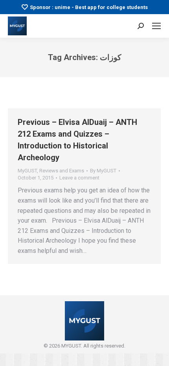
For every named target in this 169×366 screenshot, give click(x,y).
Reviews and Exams (61, 171)
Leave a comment (79, 178)
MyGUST (27, 171)
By (103, 171)
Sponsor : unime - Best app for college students (89, 7)
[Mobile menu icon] (156, 26)
